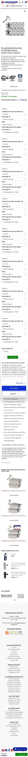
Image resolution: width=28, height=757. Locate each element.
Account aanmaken (14, 668)
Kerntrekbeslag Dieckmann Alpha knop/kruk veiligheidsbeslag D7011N (18, 564)
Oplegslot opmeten (14, 702)
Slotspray (13, 554)
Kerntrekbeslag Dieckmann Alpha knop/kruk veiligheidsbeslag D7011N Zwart (18, 573)
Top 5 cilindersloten (14, 724)
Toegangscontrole (14, 731)
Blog (14, 733)
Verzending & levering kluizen (14, 718)
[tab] (14, 462)
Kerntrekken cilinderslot (14, 684)
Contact (14, 647)
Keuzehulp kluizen (14, 710)
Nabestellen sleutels (14, 690)
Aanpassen (13, 393)
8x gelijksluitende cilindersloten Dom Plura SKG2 (14, 490)
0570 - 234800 (15, 616)
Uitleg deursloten (14, 704)
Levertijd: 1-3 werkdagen (9, 96)
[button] (25, 12)
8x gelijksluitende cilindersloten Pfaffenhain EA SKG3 (14, 515)
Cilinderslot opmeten (14, 680)
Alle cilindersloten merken (14, 726)
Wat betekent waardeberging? (14, 712)
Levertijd (14, 653)
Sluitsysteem (14, 730)
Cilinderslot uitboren (14, 688)
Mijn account (14, 667)
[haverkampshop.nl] (9, 2)
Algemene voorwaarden (14, 658)
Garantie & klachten (14, 656)
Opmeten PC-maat (14, 698)
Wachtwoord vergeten (14, 670)
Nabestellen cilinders (14, 692)
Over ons (14, 651)
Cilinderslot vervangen (14, 682)
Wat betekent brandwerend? (14, 714)
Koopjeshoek (14, 735)
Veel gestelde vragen (14, 649)
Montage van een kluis (14, 716)
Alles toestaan (14, 388)
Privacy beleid (14, 660)
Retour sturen (14, 655)
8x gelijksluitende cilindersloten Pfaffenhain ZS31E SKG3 (14, 541)
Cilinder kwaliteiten (14, 679)
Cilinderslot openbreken (14, 686)
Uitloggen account (14, 672)
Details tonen (19, 383)
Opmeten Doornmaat (14, 700)
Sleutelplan (14, 728)
